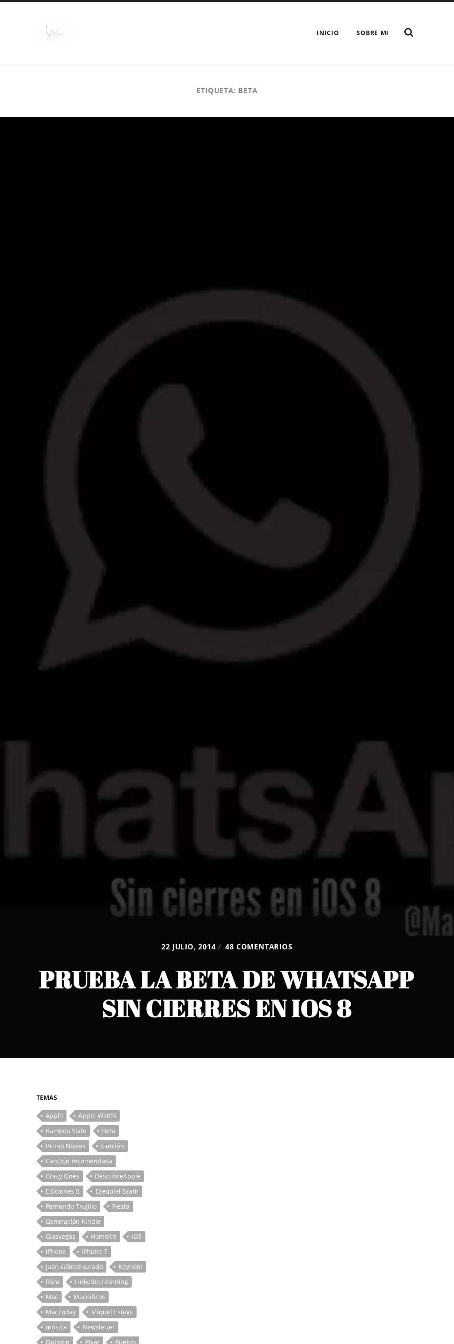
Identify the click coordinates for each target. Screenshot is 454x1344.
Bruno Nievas (66, 1146)
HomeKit (103, 1236)
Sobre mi (372, 32)
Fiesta (120, 1206)
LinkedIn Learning (101, 1281)
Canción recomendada (79, 1161)
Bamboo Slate (66, 1131)
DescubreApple (118, 1176)
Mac (52, 1297)
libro (52, 1281)
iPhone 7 (94, 1251)
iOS (137, 1236)
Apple (54, 1115)
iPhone (56, 1251)
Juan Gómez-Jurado (74, 1266)
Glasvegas (60, 1236)
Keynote (130, 1266)
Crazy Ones (62, 1176)
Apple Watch (97, 1115)
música (56, 1327)
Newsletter (98, 1327)
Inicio (328, 32)
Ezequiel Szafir (117, 1191)
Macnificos (89, 1297)
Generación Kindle (73, 1221)
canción (112, 1146)
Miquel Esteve (112, 1312)
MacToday (61, 1312)
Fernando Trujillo (71, 1206)
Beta (108, 1131)
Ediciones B (63, 1191)
